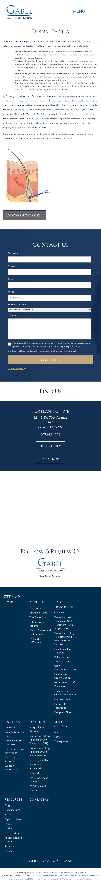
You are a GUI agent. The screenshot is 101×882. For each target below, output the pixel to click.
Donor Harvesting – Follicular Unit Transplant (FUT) (39, 739)
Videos (8, 850)
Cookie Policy (79, 875)
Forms (8, 823)
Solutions (38, 722)
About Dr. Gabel (38, 612)
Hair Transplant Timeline (62, 650)
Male (57, 732)
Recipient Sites (62, 712)
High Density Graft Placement (64, 684)
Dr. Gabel (37, 123)
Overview (59, 612)
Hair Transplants (64, 604)
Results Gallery (60, 724)
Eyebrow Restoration (10, 767)
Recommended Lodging (13, 839)
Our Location (12, 833)
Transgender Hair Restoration (14, 750)
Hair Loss (12, 722)
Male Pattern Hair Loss (14, 734)
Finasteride (35, 768)
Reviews (9, 846)
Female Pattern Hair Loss (13, 742)
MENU (79, 12)
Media (8, 828)
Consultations (12, 810)
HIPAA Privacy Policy (39, 878)
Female (58, 736)
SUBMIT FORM (50, 359)
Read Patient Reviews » (50, 576)
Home (9, 602)
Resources (13, 800)
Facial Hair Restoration (10, 759)
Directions (50, 459)
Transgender (61, 741)
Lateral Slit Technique (60, 705)
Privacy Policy (65, 875)
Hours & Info (50, 446)
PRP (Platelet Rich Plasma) (39, 788)
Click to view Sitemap (50, 860)
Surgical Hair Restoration (36, 729)
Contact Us (39, 800)
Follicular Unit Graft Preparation (64, 659)
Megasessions (62, 699)
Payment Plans (12, 819)
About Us (36, 602)
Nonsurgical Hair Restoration (39, 762)
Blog (7, 805)
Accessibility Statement (61, 878)
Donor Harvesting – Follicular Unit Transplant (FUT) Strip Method (64, 622)
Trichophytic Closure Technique (65, 692)
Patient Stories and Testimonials (40, 632)
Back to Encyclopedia (25, 215)
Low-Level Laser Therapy (38, 779)
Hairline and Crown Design (62, 676)
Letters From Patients (36, 624)
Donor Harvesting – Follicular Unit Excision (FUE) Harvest (64, 638)
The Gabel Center (80, 100)
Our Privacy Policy (16, 368)
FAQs (7, 814)
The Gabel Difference (35, 640)
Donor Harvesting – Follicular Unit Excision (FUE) (39, 751)
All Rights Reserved (48, 875)
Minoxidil (34, 773)
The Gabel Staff (38, 617)
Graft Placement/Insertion (65, 667)
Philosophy (35, 608)
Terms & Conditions (83, 878)
